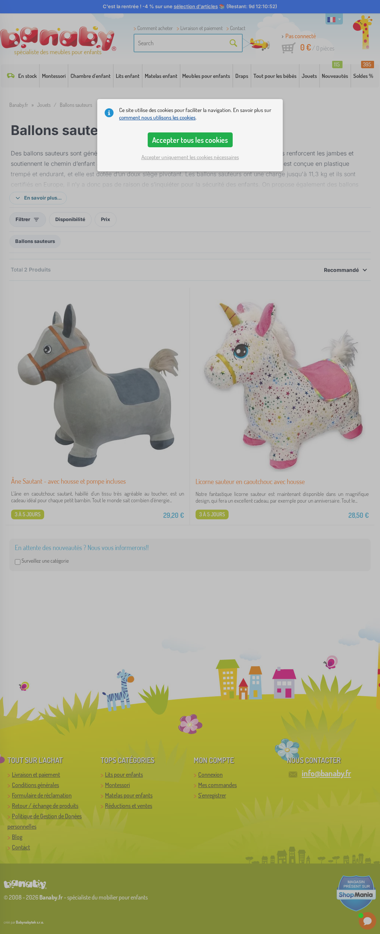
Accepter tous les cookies (190, 140)
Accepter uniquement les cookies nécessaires (190, 157)
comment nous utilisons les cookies (157, 117)
